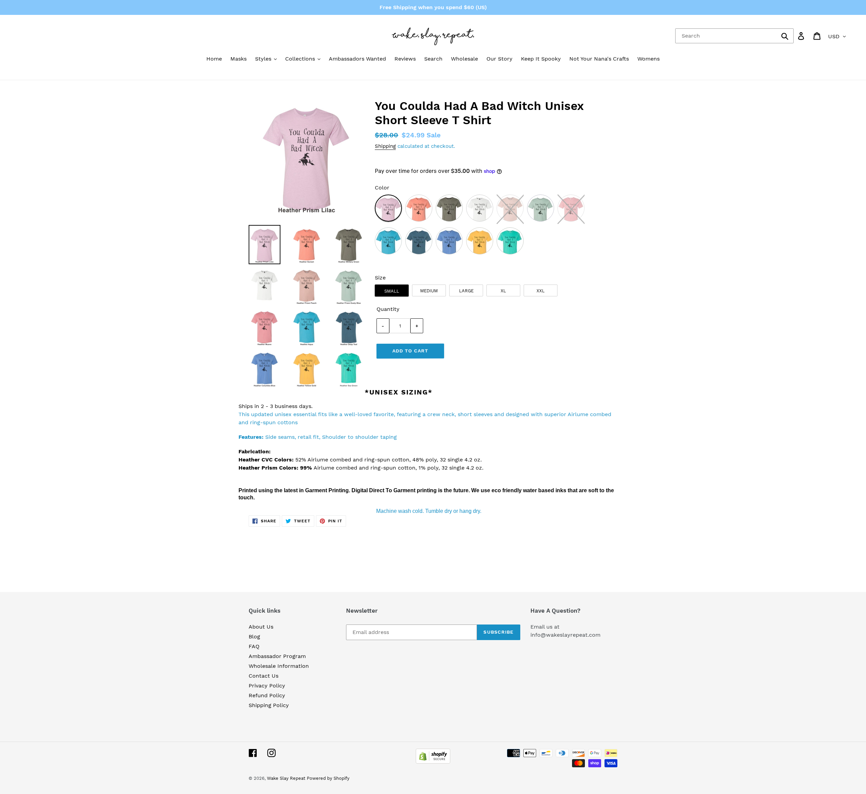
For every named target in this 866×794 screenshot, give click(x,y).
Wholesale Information (279, 666)
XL (503, 290)
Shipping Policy (269, 705)
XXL (541, 290)
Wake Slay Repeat (286, 778)
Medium (429, 290)
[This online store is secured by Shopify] (433, 761)
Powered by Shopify (328, 778)
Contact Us (263, 676)
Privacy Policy (267, 685)
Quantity (388, 309)
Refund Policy (267, 695)
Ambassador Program (277, 656)
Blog (254, 636)
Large (466, 290)
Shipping (385, 146)
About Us (261, 626)
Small (391, 291)
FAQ (254, 646)
